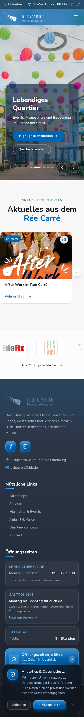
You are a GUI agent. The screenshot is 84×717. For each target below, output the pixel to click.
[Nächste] (76, 271)
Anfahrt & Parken (23, 519)
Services (16, 503)
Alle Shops (27, 136)
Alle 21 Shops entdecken (42, 365)
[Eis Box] (23, 348)
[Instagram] (25, 446)
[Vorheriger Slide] (62, 168)
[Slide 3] (41, 167)
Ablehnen (19, 705)
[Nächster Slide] (74, 168)
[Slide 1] (31, 167)
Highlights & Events (25, 511)
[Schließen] (73, 704)
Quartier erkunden (32, 149)
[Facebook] (10, 446)
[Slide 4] (48, 167)
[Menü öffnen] (75, 16)
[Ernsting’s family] (60, 348)
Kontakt (15, 535)
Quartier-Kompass (23, 527)
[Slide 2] (35, 167)
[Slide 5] (52, 167)
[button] (36, 267)
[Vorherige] (7, 271)
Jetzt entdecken (21, 617)
